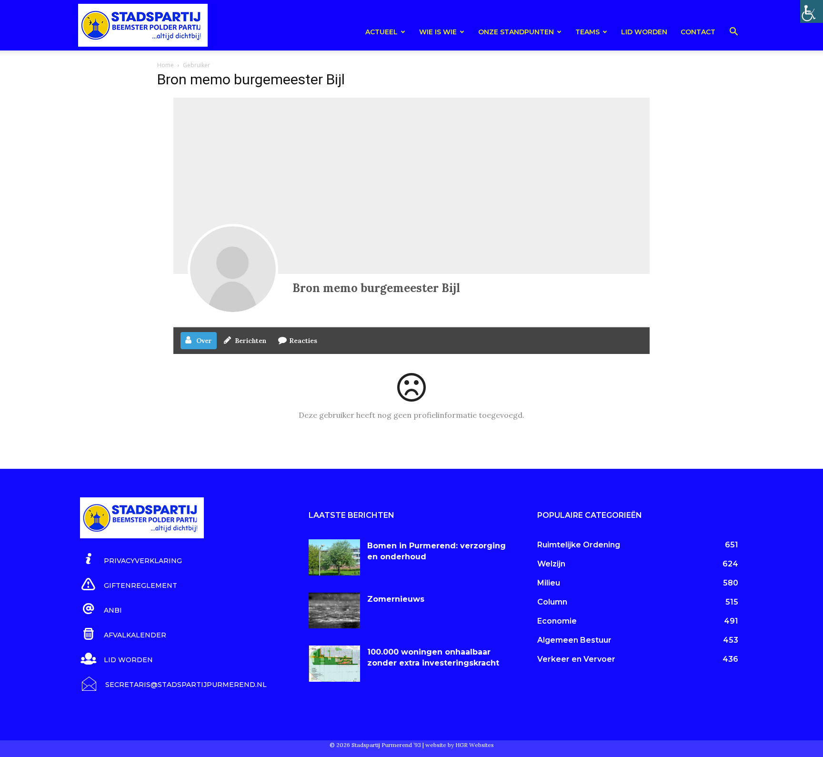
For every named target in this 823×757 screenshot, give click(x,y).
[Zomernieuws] (334, 611)
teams (587, 32)
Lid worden (644, 32)
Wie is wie (438, 32)
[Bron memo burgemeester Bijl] (233, 269)
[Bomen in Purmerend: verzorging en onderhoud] (334, 557)
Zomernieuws (395, 599)
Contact (698, 32)
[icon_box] (131, 559)
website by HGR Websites (459, 744)
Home (165, 65)
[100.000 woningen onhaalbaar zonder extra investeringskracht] (334, 664)
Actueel (381, 32)
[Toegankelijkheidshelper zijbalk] (811, 11)
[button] (733, 33)
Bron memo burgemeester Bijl (376, 288)
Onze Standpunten (516, 32)
